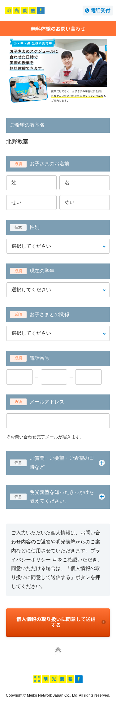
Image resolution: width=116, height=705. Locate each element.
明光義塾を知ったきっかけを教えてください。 (54, 497)
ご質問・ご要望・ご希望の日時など (54, 462)
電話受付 (100, 10)
